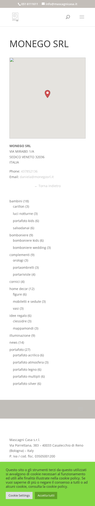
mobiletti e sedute (27, 301)
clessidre (20, 321)
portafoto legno (25, 369)
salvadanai (21, 228)
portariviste (22, 274)
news (13, 342)
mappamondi (23, 328)
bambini (15, 201)
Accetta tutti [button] (46, 495)
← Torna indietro (47, 186)
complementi (19, 255)
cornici (14, 281)
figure (17, 294)
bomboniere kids (26, 240)
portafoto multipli (26, 376)
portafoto (16, 349)
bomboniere (18, 235)
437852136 (29, 171)
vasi (16, 308)
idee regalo (18, 315)
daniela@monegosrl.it (37, 177)
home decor (18, 289)
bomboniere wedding (29, 247)
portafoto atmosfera (28, 362)
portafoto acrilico (26, 355)
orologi (18, 260)
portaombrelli (23, 267)
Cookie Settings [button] (19, 495)
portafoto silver (24, 383)
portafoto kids (23, 221)
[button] (47, 94)
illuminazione (19, 335)
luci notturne (23, 213)
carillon (18, 206)
